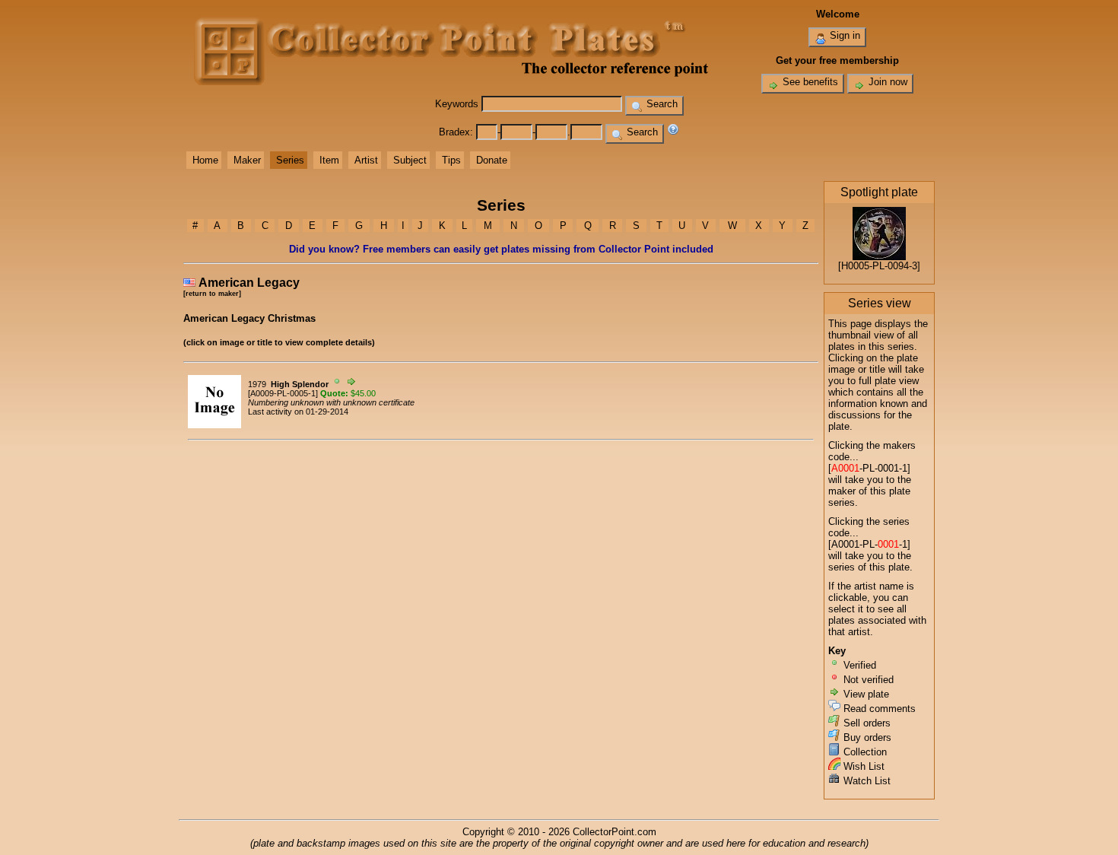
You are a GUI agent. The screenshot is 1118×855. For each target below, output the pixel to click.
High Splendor (300, 384)
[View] (214, 425)
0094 (898, 266)
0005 (299, 393)
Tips (451, 160)
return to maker (212, 293)
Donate (491, 160)
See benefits (809, 81)
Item (329, 160)
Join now (886, 81)
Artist (366, 160)
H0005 (855, 266)
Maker (247, 160)
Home (205, 160)
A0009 (262, 393)
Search (660, 104)
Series (290, 160)
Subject (410, 160)
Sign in (843, 35)
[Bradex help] (673, 132)
